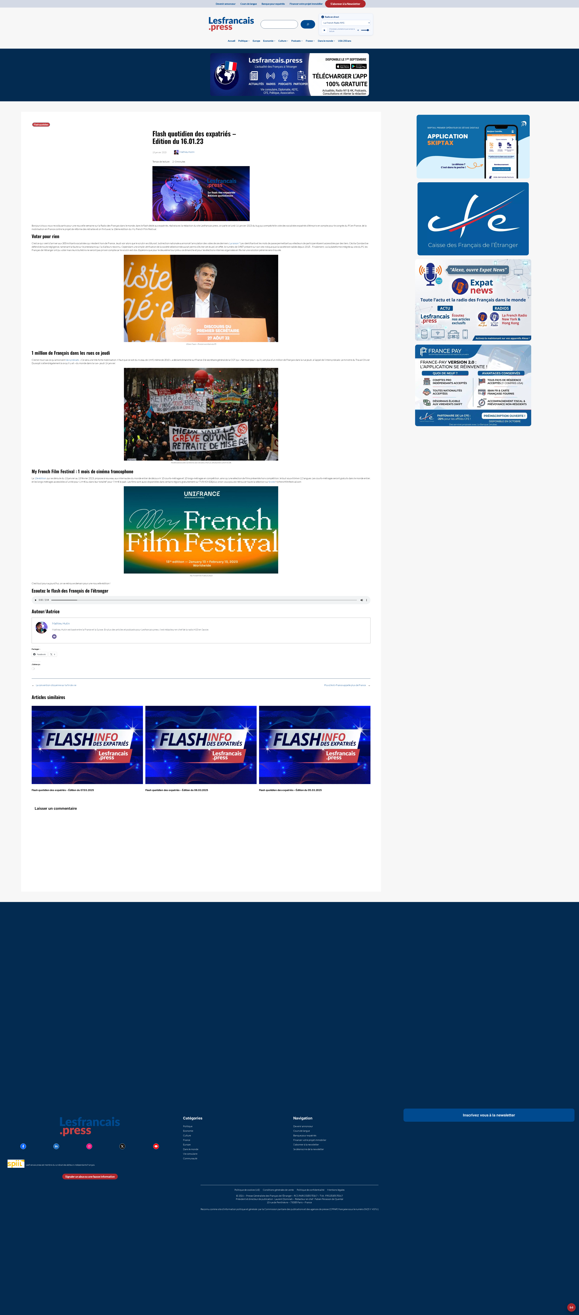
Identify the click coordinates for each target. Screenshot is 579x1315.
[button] (571, 1307)
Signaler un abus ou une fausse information (90, 1176)
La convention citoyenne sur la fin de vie (56, 685)
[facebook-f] (23, 1146)
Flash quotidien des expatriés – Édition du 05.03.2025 (290, 790)
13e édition (40, 478)
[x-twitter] (122, 1146)
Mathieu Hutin (187, 151)
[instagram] (89, 1146)
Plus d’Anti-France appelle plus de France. (345, 685)
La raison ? (234, 243)
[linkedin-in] (56, 1146)
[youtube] (156, 1146)
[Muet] (358, 30)
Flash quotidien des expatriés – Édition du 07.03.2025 (63, 790)
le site (272, 481)
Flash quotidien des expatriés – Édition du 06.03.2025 (176, 790)
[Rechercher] (308, 24)
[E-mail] (54, 636)
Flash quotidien (41, 124)
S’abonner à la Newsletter (345, 3)
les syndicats (72, 359)
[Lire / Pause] (324, 30)
